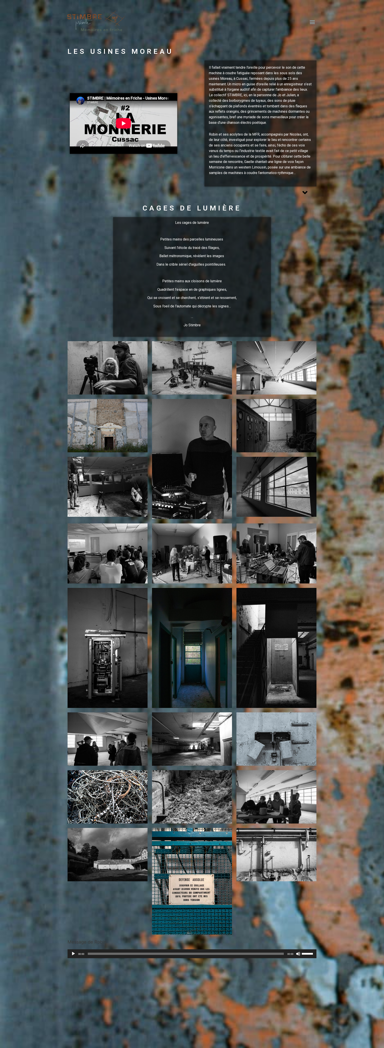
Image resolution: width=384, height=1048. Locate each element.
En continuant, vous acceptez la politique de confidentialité (341, 1018)
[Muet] (298, 954)
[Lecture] (73, 954)
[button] (312, 22)
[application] (192, 953)
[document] (192, 1009)
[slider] (308, 953)
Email (303, 1005)
